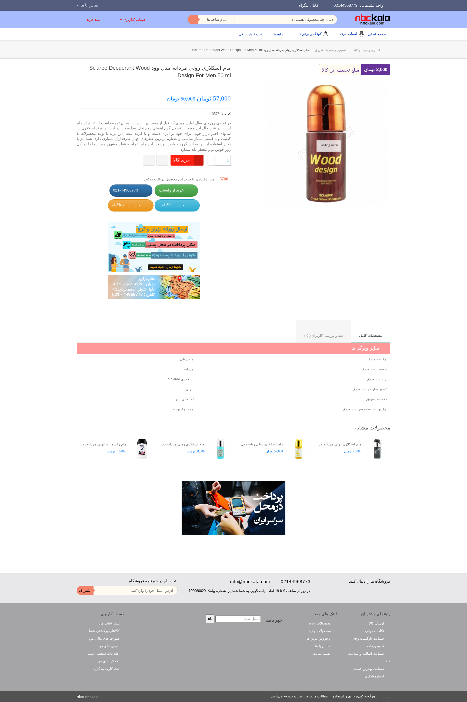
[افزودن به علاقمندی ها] (149, 160)
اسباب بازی (348, 34)
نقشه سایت (322, 653)
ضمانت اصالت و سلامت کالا (369, 657)
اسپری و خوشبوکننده (366, 50)
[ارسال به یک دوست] (223, 85)
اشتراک (85, 590)
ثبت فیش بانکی (250, 34)
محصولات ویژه (320, 623)
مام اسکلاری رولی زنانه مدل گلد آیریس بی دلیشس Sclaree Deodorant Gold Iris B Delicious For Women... (259, 444)
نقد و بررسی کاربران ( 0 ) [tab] (323, 336)
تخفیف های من (108, 661)
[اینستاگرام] (377, 593)
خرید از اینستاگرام (125, 205)
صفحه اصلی (377, 34)
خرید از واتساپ (171, 190)
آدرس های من (108, 646)
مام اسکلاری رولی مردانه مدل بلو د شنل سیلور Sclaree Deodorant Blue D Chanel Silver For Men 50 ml (181, 444)
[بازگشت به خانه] (385, 50)
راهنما (278, 34)
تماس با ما (323, 646)
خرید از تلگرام (172, 205)
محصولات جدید (320, 631)
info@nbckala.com (250, 581)
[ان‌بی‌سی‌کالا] (372, 19)
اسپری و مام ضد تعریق (330, 50)
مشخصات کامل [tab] (370, 336)
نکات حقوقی (375, 631)
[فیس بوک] (387, 593)
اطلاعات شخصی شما (103, 653)
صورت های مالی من (104, 638)
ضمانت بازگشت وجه (369, 638)
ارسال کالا (377, 623)
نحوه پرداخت (375, 646)
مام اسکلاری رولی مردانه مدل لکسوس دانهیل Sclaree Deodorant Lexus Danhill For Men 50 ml (338, 444)
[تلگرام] (367, 593)
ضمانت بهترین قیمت (369, 669)
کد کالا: (226, 114)
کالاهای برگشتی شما (104, 631)
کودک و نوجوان (310, 34)
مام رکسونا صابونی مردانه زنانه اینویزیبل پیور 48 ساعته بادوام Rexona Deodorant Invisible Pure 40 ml (102, 444)
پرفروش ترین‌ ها (319, 638)
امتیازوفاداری (375, 676)
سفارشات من (109, 623)
